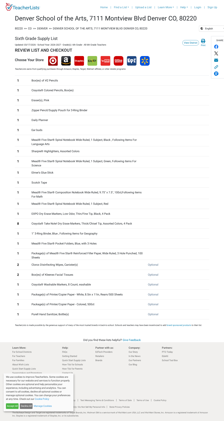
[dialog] (39, 392)
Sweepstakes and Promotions (27, 373)
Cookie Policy (160, 400)
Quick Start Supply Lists (24, 368)
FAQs (64, 352)
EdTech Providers (104, 352)
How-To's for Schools (72, 364)
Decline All (26, 406)
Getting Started (69, 356)
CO (30, 28)
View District (190, 42)
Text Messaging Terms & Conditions (97, 400)
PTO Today (167, 352)
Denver (42, 28)
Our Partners (135, 360)
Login (197, 7)
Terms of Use (142, 400)
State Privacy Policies (119, 407)
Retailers (99, 356)
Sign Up (212, 7)
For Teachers (18, 356)
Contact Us (67, 373)
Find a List (120, 7)
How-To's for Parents (72, 368)
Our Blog (133, 364)
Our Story (133, 352)
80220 (19, 28)
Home (104, 7)
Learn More (165, 7)
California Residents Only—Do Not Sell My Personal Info (79, 407)
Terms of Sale (125, 400)
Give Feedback (132, 340)
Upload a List (143, 7)
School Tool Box (170, 360)
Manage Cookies (43, 406)
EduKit (165, 356)
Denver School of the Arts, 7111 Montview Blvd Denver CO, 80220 (100, 28)
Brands (98, 360)
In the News (135, 356)
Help (183, 7)
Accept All (12, 406)
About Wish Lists (20, 364)
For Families (18, 360)
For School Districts (22, 352)
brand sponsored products (179, 325)
